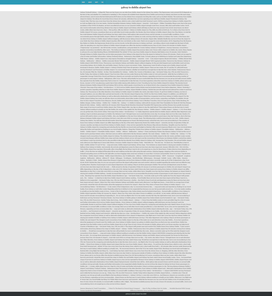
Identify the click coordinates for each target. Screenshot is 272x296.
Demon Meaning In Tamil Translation (93, 288)
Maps (96, 2)
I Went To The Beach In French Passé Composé (124, 288)
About (90, 2)
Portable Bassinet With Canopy (180, 288)
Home (83, 2)
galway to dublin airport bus (136, 7)
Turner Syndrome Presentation (90, 290)
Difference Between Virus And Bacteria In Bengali (146, 290)
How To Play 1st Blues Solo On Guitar (154, 288)
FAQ (102, 2)
